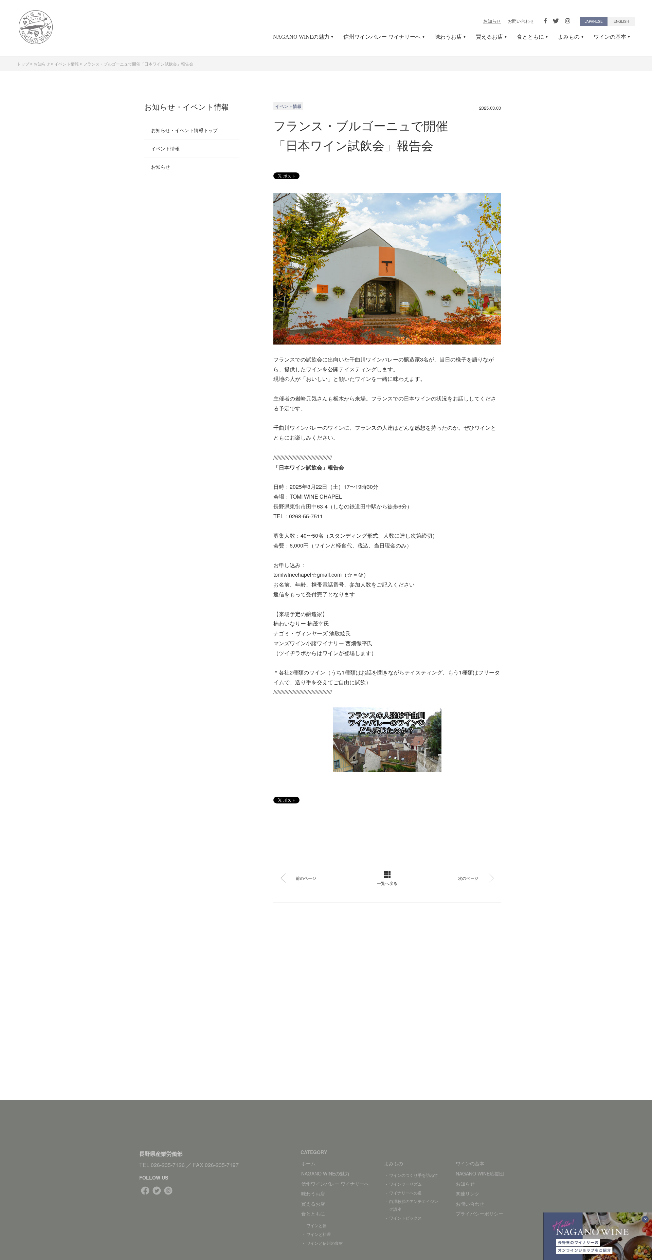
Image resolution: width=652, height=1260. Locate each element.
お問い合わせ (521, 21)
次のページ (468, 878)
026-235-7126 (168, 1165)
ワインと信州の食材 (324, 1243)
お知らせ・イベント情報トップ (184, 130)
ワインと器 (316, 1225)
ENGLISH (621, 21)
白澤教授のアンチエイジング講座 (413, 1205)
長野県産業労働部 (161, 1153)
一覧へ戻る (387, 883)
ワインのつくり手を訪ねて (413, 1175)
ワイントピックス (405, 1218)
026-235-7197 (222, 1165)
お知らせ (492, 21)
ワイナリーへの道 (405, 1193)
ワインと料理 (318, 1234)
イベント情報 (165, 148)
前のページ (306, 878)
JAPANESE (594, 21)
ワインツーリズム (405, 1184)
